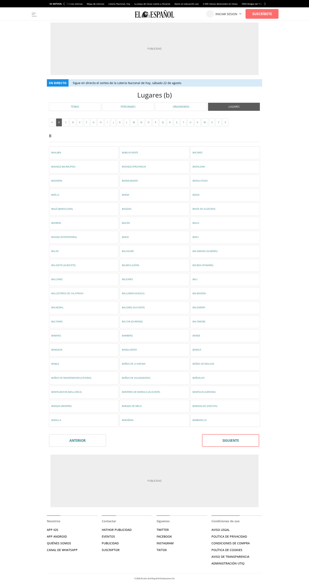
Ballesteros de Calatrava (67, 293)
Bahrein (56, 222)
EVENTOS (108, 536)
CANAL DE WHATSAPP (62, 550)
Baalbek (56, 152)
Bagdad (126, 208)
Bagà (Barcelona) (62, 208)
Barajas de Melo (132, 406)
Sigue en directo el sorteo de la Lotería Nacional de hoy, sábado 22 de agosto (127, 83)
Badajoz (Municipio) (63, 166)
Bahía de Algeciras (204, 208)
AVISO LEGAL (220, 530)
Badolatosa (200, 180)
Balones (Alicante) (133, 307)
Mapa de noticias (95, 4)
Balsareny (199, 307)
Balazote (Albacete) (63, 265)
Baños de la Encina (133, 363)
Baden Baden (130, 180)
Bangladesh (129, 349)
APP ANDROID (57, 536)
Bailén (126, 222)
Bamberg (127, 335)
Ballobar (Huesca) (133, 293)
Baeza (196, 194)
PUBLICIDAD (110, 543)
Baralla (56, 420)
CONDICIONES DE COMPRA (230, 543)
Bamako (56, 335)
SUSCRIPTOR (111, 550)
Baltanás (57, 321)
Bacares (197, 152)
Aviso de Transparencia (230, 557)
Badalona (199, 166)
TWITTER (163, 530)
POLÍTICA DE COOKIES (226, 550)
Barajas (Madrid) (61, 406)
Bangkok (56, 349)
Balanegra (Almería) (205, 251)
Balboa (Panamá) (203, 265)
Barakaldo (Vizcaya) (205, 406)
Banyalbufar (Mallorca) (66, 391)
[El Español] (154, 14)
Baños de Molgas (203, 363)
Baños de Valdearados (136, 377)
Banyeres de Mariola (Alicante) (141, 391)
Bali (195, 279)
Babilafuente (130, 152)
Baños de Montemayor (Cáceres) (71, 377)
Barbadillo (200, 420)
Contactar (109, 521)
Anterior (77, 440)
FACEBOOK (164, 536)
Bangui (197, 349)
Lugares (234, 106)
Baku (196, 237)
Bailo (196, 222)
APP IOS (52, 530)
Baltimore (199, 321)
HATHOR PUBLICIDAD (117, 530)
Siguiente (230, 440)
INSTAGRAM (165, 543)
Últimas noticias (74, 4)
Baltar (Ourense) (132, 321)
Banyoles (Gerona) (204, 391)
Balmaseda (199, 293)
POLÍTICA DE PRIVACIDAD (229, 536)
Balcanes (57, 279)
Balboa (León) (130, 265)
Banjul (55, 363)
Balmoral (57, 307)
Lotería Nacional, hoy (119, 4)
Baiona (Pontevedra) (64, 237)
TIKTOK (162, 550)
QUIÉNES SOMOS (59, 543)
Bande (196, 335)
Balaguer (128, 251)
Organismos (181, 106)
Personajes (128, 106)
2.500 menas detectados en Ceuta (220, 4)
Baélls (55, 194)
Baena (125, 194)
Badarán (56, 180)
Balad (55, 251)
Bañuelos (199, 377)
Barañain (127, 420)
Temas (75, 106)
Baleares (127, 279)
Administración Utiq (227, 563)
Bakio (125, 237)
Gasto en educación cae (186, 4)
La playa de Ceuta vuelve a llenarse (152, 4)
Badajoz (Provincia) (134, 166)
